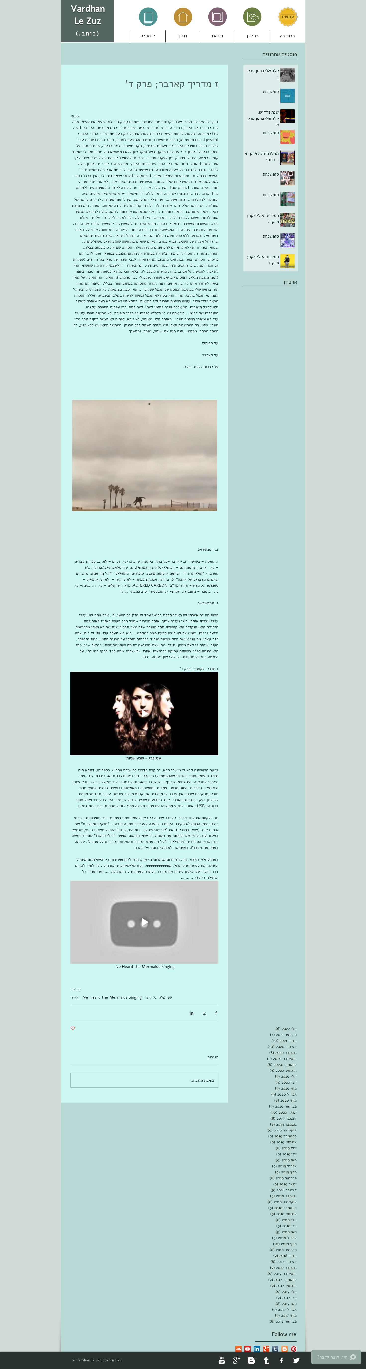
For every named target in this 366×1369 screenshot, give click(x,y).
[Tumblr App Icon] (275, 1349)
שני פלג (165, 997)
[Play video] (144, 713)
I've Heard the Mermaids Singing (112, 997)
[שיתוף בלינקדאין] (191, 1013)
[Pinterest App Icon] (294, 1349)
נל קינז (150, 997)
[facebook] (281, 1360)
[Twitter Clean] (296, 1360)
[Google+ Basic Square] (266, 1349)
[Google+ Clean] (236, 1360)
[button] (183, 36)
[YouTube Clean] (221, 1360)
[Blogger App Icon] (284, 1349)
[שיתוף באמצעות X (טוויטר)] (203, 1013)
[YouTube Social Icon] (247, 1349)
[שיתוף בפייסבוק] (216, 1013)
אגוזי (74, 997)
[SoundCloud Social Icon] (238, 1349)
